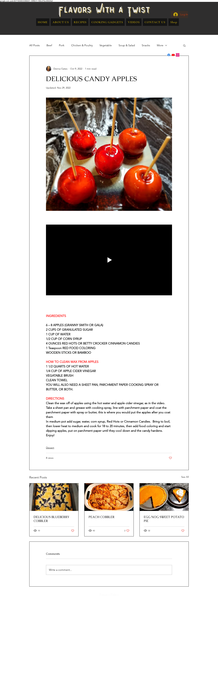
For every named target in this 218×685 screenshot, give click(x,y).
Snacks (146, 45)
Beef (49, 45)
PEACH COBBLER (101, 517)
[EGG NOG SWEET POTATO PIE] (164, 497)
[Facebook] (168, 55)
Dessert (50, 447)
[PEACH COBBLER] (108, 497)
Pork (61, 45)
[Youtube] (173, 55)
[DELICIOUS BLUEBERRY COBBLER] (53, 497)
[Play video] (109, 260)
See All (185, 476)
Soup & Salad (127, 45)
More (160, 45)
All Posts (34, 45)
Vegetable (105, 45)
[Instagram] (177, 55)
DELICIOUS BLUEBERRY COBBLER (51, 519)
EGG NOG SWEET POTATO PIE (164, 519)
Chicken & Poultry (82, 45)
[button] (80, 22)
